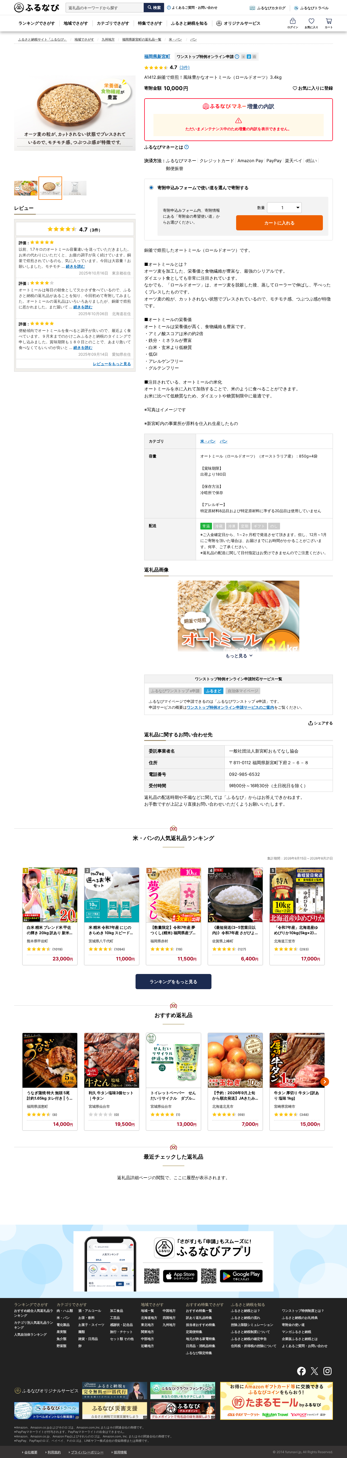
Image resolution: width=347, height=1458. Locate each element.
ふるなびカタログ (271, 8)
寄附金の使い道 (293, 1325)
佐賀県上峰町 (222, 941)
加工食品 (116, 1311)
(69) (241, 1115)
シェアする (323, 723)
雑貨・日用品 (88, 1339)
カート (329, 27)
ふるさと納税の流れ (245, 1318)
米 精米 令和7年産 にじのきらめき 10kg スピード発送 (111, 930)
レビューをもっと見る (112, 363)
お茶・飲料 (86, 1318)
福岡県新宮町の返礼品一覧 (141, 39)
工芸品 (115, 1318)
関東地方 (147, 1332)
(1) (178, 1115)
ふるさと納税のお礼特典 (300, 1318)
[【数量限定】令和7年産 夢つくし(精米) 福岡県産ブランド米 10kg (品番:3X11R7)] (173, 895)
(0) (116, 1115)
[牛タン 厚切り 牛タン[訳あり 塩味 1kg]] (297, 1060)
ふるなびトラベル (314, 8)
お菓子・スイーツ (91, 1325)
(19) (179, 949)
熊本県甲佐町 (37, 941)
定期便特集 (194, 1332)
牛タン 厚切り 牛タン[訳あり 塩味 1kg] (296, 1095)
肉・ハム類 (65, 1311)
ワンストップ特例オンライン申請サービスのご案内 (230, 707)
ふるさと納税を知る (189, 23)
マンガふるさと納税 (296, 1332)
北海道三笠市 (284, 941)
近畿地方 (147, 1346)
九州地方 (108, 39)
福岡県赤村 (159, 941)
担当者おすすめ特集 (200, 1325)
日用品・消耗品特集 (200, 1346)
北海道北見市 (222, 1106)
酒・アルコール (89, 1311)
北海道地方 (149, 1318)
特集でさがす (150, 23)
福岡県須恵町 (37, 1106)
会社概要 (30, 1452)
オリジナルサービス (242, 23)
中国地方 (169, 1311)
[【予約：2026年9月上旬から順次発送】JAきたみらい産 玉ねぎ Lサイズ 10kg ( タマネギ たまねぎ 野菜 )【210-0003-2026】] (235, 1060)
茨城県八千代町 (101, 941)
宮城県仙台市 (99, 1106)
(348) (304, 1115)
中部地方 (147, 1339)
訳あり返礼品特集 (199, 1318)
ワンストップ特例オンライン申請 (205, 56)
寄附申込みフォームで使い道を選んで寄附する (203, 187)
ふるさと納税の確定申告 (249, 1339)
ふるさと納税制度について (250, 1332)
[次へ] (324, 1081)
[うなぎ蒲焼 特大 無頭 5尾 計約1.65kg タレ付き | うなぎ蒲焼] (50, 1060)
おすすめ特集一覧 (199, 1311)
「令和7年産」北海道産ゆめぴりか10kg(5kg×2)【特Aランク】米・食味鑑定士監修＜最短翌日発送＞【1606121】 (297, 930)
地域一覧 (147, 1311)
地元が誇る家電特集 (200, 1339)
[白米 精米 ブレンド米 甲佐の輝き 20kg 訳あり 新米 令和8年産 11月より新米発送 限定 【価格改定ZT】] (50, 895)
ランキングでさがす (36, 23)
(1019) (57, 949)
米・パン (175, 39)
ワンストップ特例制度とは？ (303, 1311)
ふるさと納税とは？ (245, 1311)
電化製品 (63, 1325)
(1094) (119, 949)
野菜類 (61, 1346)
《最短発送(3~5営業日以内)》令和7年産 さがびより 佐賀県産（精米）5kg (235, 930)
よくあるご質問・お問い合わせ (194, 7)
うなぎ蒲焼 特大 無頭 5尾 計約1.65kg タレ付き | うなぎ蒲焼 (48, 1095)
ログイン (292, 27)
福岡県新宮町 (157, 56)
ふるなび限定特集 (199, 1353)
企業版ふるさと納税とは (300, 1339)
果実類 (61, 1332)
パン (193, 39)
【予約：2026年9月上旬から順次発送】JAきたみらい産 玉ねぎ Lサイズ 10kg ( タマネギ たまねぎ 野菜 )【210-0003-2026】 (235, 1095)
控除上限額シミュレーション (252, 1325)
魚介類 (61, 1339)
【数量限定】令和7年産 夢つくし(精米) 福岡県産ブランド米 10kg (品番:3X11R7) (173, 930)
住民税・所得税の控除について (254, 1346)
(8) (54, 1115)
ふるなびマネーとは (163, 147)
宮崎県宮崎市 (284, 1106)
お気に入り (311, 27)
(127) (242, 949)
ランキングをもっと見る (173, 981)
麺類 (81, 1332)
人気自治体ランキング (30, 1334)
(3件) (184, 67)
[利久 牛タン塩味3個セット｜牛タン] (111, 1060)
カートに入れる (279, 222)
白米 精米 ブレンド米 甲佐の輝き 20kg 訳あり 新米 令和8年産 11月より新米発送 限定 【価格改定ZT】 (49, 930)
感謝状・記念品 (121, 1325)
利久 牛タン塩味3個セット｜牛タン (111, 1095)
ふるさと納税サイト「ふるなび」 (42, 39)
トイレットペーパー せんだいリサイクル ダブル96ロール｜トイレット (173, 1095)
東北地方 (147, 1325)
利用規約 (54, 1452)
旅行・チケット (121, 1332)
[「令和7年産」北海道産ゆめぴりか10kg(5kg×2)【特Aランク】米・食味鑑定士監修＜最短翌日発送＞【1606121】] (297, 895)
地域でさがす (76, 23)
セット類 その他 (122, 1339)
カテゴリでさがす (113, 23)
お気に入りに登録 (315, 88)
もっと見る (236, 655)
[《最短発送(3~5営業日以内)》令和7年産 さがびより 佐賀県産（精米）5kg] (235, 895)
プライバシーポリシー (87, 1452)
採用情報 (120, 1452)
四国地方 (169, 1318)
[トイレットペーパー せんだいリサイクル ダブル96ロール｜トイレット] (173, 1060)
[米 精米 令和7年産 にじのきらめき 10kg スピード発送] (111, 895)
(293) (304, 949)
